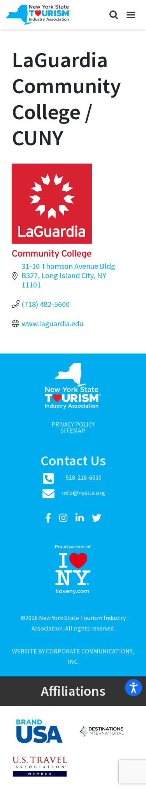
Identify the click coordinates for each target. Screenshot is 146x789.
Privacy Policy (73, 424)
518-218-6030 (84, 477)
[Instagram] (64, 518)
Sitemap (73, 430)
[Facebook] (49, 518)
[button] (113, 14)
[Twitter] (96, 518)
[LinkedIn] (81, 518)
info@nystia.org (83, 492)
